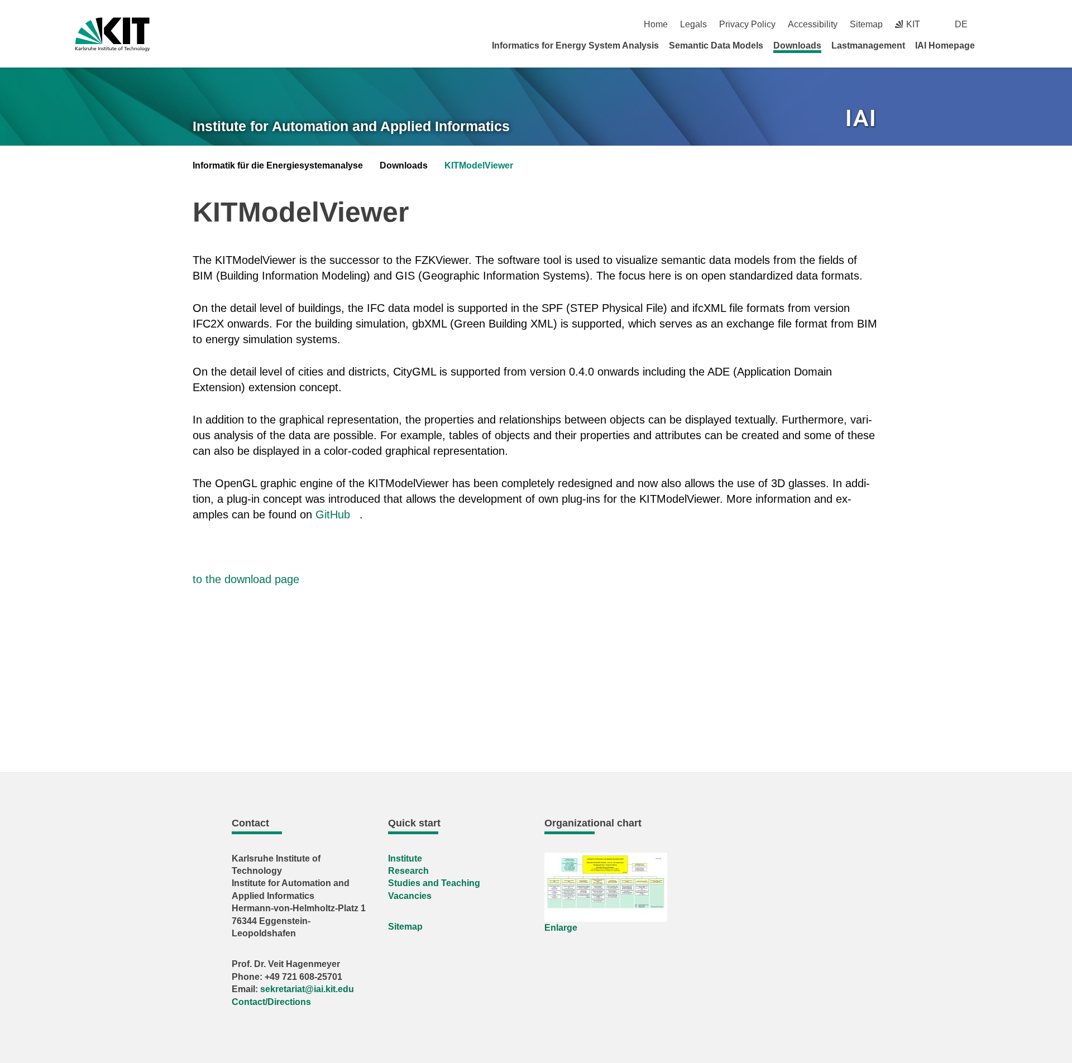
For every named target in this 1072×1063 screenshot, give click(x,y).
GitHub (332, 514)
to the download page (246, 579)
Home (656, 24)
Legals (693, 24)
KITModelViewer (478, 165)
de (961, 24)
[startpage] (993, 45)
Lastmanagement (868, 45)
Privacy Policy (747, 24)
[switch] (992, 24)
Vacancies (410, 896)
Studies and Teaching (434, 883)
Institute (405, 858)
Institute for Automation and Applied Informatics (351, 126)
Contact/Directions (271, 1002)
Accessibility (813, 24)
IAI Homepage (945, 45)
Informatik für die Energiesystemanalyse (278, 165)
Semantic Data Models (716, 45)
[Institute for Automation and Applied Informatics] (862, 119)
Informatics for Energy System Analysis (575, 45)
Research (408, 871)
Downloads (797, 45)
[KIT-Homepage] (112, 34)
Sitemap (866, 24)
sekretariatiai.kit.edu (307, 989)
